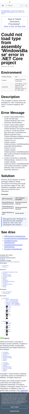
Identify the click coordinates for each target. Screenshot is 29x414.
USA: (12, 299)
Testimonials (6, 293)
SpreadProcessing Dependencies (10, 242)
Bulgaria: (13, 303)
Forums (5, 277)
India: (12, 302)
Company (5, 352)
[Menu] (2, 5)
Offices (5, 360)
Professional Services (8, 281)
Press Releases (7, 356)
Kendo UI (2, 259)
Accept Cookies (14, 407)
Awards (5, 355)
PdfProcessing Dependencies (14, 236)
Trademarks (24, 390)
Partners (5, 282)
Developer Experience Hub (10, 272)
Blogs (4, 278)
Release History (7, 276)
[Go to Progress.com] (5, 338)
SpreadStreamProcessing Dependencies (13, 246)
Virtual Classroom (7, 284)
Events (5, 285)
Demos (5, 273)
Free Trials (6, 265)
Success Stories (7, 292)
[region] (14, 403)
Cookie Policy (20, 401)
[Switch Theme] (26, 5)
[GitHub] (7, 317)
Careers (5, 359)
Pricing (5, 267)
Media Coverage (7, 357)
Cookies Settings (14, 411)
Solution (7, 176)
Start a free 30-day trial (14, 26)
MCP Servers (3, 261)
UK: (12, 301)
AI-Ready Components (13, 261)
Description (10, 97)
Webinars (5, 280)
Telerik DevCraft (4, 256)
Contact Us (6, 298)
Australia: (13, 305)
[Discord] (7, 318)
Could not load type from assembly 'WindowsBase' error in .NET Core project (13, 12)
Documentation (7, 274)
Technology (6, 353)
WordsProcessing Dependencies (16, 238)
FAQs (4, 286)
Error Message (12, 113)
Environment (11, 72)
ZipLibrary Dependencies (13, 249)
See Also (8, 232)
